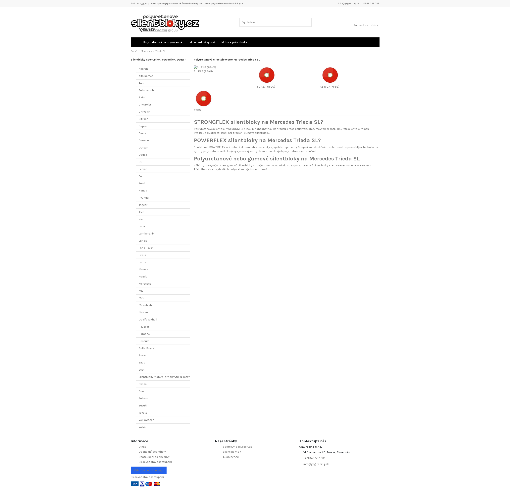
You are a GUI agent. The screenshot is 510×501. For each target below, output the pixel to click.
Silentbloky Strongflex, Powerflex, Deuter (158, 59)
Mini (141, 298)
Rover (142, 355)
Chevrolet (145, 104)
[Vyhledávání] (308, 22)
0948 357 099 (371, 3)
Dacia (142, 133)
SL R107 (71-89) (329, 86)
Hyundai (144, 197)
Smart (143, 391)
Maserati (144, 269)
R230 (197, 110)
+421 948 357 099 (314, 458)
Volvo (142, 427)
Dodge (143, 154)
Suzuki (143, 405)
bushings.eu (231, 457)
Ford (142, 183)
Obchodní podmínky (152, 451)
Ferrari (143, 169)
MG (141, 291)
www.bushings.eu (193, 3)
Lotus (142, 262)
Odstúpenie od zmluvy (148, 470)
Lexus (142, 255)
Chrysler (144, 111)
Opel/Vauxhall (148, 319)
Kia (141, 219)
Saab (142, 362)
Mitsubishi (145, 305)
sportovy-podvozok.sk (237, 446)
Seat (141, 369)
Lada (142, 226)
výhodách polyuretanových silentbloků (241, 169)
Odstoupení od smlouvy (154, 457)
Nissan (143, 312)
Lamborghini (147, 233)
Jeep (141, 212)
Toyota (143, 412)
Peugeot (144, 326)
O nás (142, 446)
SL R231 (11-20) (266, 86)
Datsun (143, 147)
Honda (143, 190)
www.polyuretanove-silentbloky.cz (224, 3)
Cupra (143, 126)
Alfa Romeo (146, 76)
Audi (141, 83)
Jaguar (143, 205)
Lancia (143, 240)
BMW (142, 97)
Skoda (143, 384)
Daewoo (144, 140)
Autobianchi (146, 90)
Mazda (143, 276)
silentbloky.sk (232, 451)
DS (140, 162)
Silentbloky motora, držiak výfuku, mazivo (165, 377)
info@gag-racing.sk (348, 3)
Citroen (143, 119)
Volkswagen (146, 420)
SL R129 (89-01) (203, 71)
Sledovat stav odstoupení (155, 462)
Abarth (143, 68)
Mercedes (145, 283)
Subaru (143, 398)
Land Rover (146, 248)
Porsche (144, 334)
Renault (144, 341)
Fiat (141, 176)
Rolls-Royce (146, 348)
